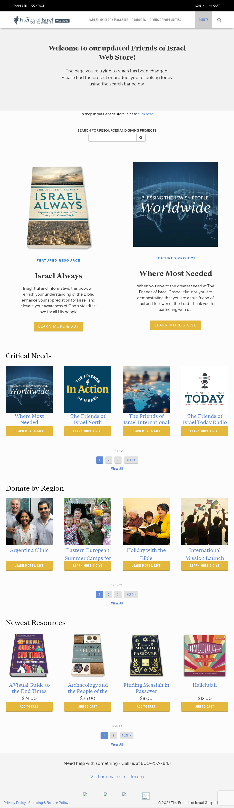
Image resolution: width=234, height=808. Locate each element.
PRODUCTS (139, 20)
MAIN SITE (20, 6)
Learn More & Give (175, 325)
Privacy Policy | (15, 802)
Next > (131, 460)
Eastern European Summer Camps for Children (88, 558)
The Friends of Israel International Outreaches (146, 422)
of (118, 451)
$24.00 (29, 698)
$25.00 (87, 698)
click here (145, 113)
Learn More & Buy (58, 326)
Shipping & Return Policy (48, 802)
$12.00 (205, 698)
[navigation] (20, 5)
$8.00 (146, 698)
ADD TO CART (29, 706)
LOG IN (200, 6)
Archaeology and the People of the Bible (88, 691)
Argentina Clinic (29, 550)
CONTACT (37, 6)
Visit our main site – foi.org (117, 776)
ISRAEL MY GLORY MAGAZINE (108, 20)
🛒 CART (214, 6)
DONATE (203, 20)
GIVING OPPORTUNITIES (165, 20)
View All (117, 468)
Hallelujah (205, 685)
